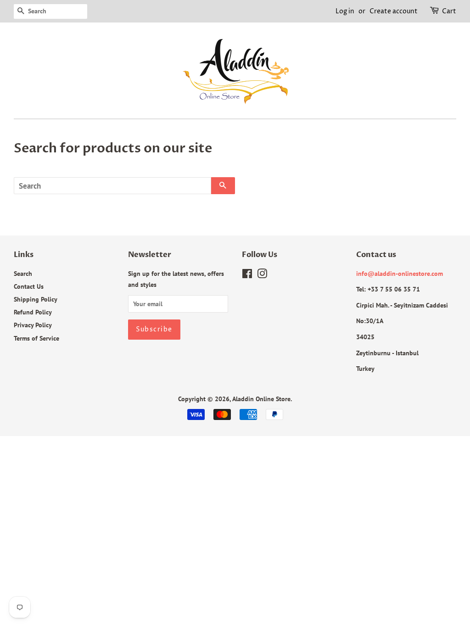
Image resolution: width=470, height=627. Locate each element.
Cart (449, 11)
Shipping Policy (35, 299)
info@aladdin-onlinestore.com (399, 273)
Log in (345, 11)
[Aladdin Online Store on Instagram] (262, 275)
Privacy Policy (33, 324)
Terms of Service (36, 338)
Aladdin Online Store (261, 398)
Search (23, 273)
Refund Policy (33, 312)
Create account (393, 11)
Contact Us (29, 286)
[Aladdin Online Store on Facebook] (247, 275)
